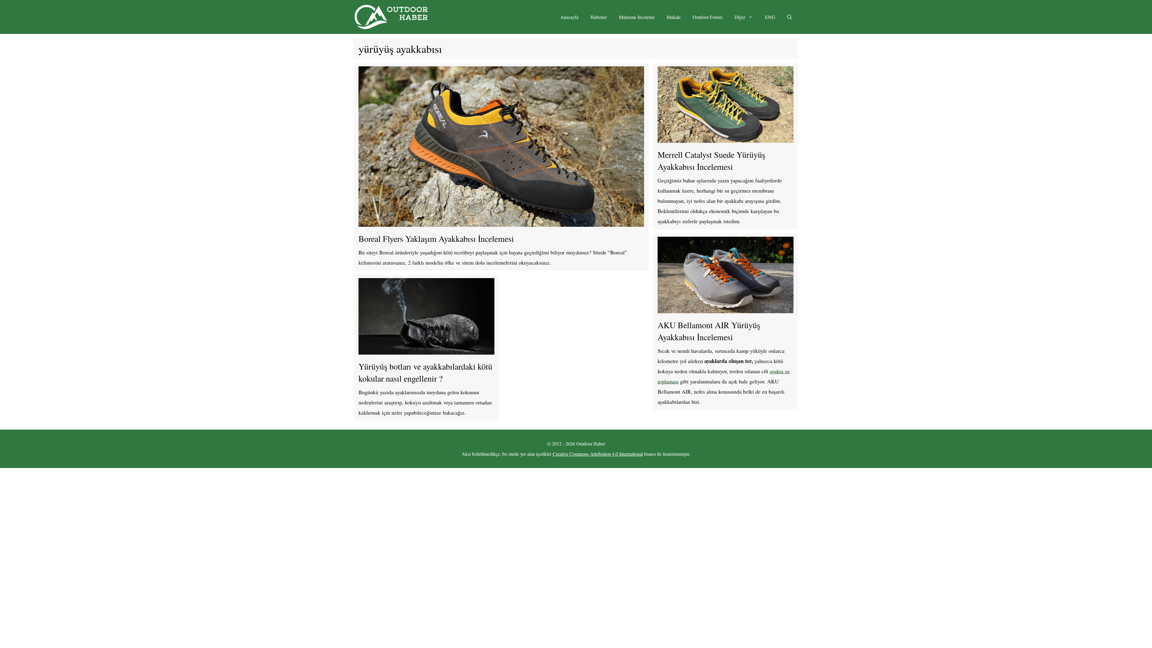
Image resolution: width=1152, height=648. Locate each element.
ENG (770, 17)
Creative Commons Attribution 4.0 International (598, 454)
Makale (674, 17)
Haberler (598, 17)
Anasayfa (569, 17)
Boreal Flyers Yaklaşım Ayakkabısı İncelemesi (436, 238)
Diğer (739, 17)
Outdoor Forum (707, 17)
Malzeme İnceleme (637, 17)
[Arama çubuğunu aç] (789, 17)
